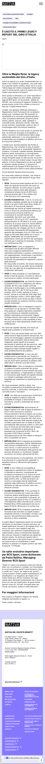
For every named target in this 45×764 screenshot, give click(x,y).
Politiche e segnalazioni (33, 716)
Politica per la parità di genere (33, 726)
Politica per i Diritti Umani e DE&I (32, 722)
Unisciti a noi (9, 726)
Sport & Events (7, 18)
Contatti (8, 729)
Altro (16, 18)
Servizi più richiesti (31, 691)
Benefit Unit (9, 691)
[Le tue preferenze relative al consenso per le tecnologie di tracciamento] (41, 760)
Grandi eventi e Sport (9, 27)
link (28, 599)
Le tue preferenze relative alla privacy (23, 758)
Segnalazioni (29, 731)
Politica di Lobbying (32, 729)
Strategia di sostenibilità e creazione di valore (17, 23)
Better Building (10, 699)
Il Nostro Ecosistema (12, 721)
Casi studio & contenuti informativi (13, 14)
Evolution (30, 14)
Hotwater (8, 702)
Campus (8, 704)
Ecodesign (28, 699)
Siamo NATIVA (9, 718)
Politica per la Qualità (33, 718)
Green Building (30, 702)
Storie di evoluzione (12, 724)
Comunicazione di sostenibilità (31, 709)
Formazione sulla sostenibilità (31, 705)
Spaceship (8, 697)
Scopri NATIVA (10, 716)
